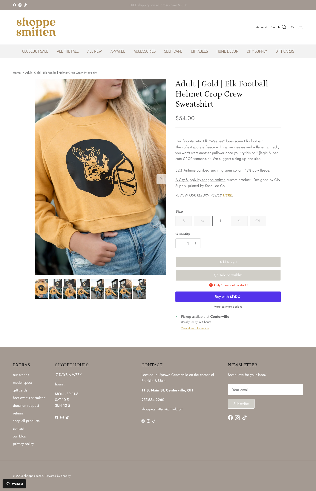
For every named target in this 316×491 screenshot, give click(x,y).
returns (18, 413)
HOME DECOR (227, 51)
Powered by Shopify (58, 476)
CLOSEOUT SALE (35, 51)
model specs (22, 382)
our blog (19, 436)
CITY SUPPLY (257, 51)
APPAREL (117, 51)
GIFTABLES (199, 51)
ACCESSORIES (145, 51)
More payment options (228, 306)
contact (18, 428)
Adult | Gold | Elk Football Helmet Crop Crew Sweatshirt (61, 73)
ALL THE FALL (68, 51)
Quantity (182, 234)
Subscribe (241, 403)
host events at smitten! (29, 397)
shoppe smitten (33, 476)
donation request (26, 405)
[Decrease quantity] (179, 243)
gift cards (20, 390)
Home (17, 73)
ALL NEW (94, 51)
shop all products (26, 420)
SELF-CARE (173, 51)
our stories (21, 374)
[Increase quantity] (197, 243)
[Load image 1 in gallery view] (100, 177)
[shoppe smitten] (36, 27)
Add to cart (228, 262)
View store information (195, 328)
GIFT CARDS (285, 51)
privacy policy (23, 443)
